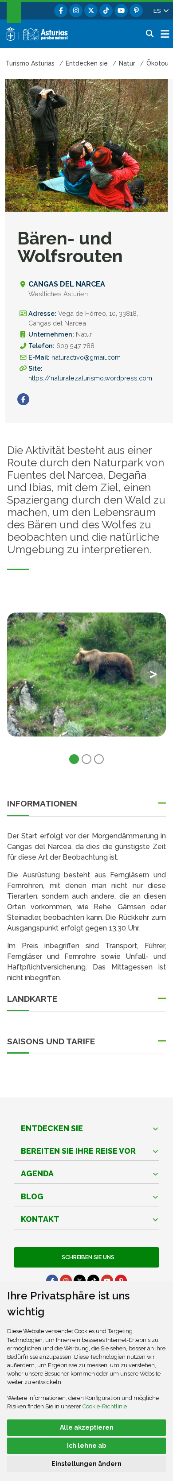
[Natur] (86, 675)
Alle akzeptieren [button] (87, 1427)
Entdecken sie (52, 1128)
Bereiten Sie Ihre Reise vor (78, 1150)
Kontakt (40, 1219)
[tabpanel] (86, 680)
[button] (160, 10)
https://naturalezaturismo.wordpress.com (90, 378)
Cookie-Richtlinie (105, 1406)
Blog (32, 1196)
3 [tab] (99, 759)
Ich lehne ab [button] (86, 1445)
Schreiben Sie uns (86, 1257)
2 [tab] (86, 759)
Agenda (37, 1173)
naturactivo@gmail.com (86, 357)
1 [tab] (74, 759)
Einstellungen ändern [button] (86, 1463)
